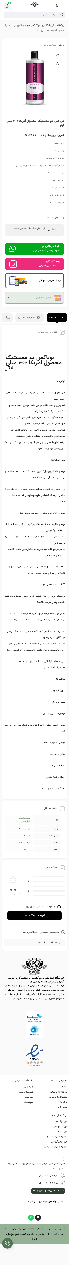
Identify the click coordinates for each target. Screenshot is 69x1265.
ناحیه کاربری (28, 1087)
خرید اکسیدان (60, 1126)
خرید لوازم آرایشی (59, 1141)
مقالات (64, 1087)
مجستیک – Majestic (23, 820)
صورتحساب (28, 1102)
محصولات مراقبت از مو (57, 1136)
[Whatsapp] (31, 1218)
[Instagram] (38, 1218)
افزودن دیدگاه (37, 915)
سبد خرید (29, 1097)
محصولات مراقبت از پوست (55, 1146)
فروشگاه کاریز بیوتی (58, 1092)
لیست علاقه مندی (26, 1092)
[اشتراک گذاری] (58, 64)
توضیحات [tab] (54, 317)
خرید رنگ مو (61, 1121)
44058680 (49, 1175)
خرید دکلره (62, 1131)
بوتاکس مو (33, 25)
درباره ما (63, 1102)
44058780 (49, 1183)
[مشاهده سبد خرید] (7, 6)
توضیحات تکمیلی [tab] (27, 317)
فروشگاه (61, 25)
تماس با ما (62, 1107)
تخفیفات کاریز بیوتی (58, 1097)
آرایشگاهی (48, 25)
